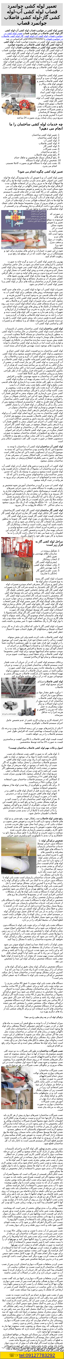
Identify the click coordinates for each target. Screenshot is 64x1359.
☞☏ (32, 1355)
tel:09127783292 (37, 1355)
